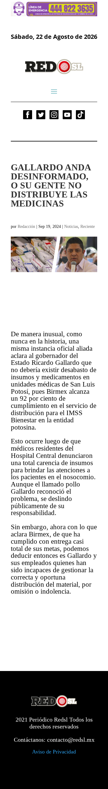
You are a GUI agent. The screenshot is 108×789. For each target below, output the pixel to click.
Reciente (87, 226)
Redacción (26, 226)
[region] (54, 9)
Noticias (71, 226)
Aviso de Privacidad (54, 752)
